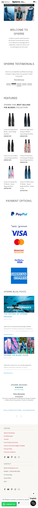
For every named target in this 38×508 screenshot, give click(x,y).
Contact (6, 439)
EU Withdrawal (8, 436)
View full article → (9, 334)
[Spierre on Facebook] (5, 457)
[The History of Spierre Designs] (19, 304)
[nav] (6, 2)
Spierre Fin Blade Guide (16, 355)
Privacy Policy (8, 449)
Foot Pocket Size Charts (11, 442)
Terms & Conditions (10, 452)
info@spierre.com (13, 468)
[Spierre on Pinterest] (12, 457)
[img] (19, 387)
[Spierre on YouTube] (8, 457)
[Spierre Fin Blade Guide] (19, 345)
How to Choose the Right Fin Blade (14, 446)
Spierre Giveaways (9, 433)
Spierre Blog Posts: (15, 291)
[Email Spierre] (19, 457)
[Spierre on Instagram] (15, 457)
